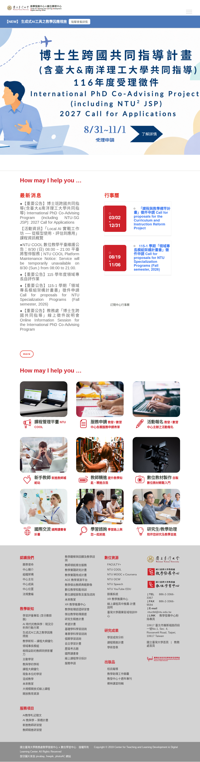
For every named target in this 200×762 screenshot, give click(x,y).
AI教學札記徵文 (32, 715)
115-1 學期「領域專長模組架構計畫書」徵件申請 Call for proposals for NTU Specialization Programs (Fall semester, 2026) (152, 257)
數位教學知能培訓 (76, 589)
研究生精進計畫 (74, 619)
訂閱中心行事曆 (119, 304)
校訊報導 (112, 668)
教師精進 (99, 477)
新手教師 (42, 477)
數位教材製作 (159, 477)
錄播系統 (112, 594)
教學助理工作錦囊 (118, 673)
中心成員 (28, 584)
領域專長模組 (31, 645)
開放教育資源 (31, 693)
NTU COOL (114, 569)
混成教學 (28, 678)
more (26, 353)
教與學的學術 (31, 664)
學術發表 (112, 647)
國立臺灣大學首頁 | (160, 642)
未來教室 (28, 683)
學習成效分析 (115, 637)
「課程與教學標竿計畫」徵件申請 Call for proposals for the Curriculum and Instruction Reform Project (152, 218)
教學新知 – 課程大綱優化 (38, 641)
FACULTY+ (114, 564)
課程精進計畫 (115, 642)
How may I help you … (51, 180)
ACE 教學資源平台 (76, 579)
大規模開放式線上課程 (36, 688)
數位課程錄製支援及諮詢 (80, 594)
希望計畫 (70, 624)
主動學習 (28, 659)
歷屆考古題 (72, 648)
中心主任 (28, 579)
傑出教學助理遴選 (76, 614)
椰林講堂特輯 (115, 683)
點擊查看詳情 (79, 21)
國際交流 (42, 529)
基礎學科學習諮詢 (76, 628)
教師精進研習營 (32, 729)
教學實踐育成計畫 (76, 575)
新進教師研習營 (32, 725)
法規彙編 (28, 594)
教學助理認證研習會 (77, 609)
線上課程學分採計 (76, 658)
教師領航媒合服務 (76, 565)
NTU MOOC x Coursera (122, 574)
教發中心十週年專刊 (119, 678)
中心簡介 (28, 569)
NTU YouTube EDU (119, 589)
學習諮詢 (99, 529)
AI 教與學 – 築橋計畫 (35, 720)
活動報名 (155, 421)
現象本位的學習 (32, 673)
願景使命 (28, 564)
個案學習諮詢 (73, 638)
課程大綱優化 (31, 669)
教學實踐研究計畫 (76, 569)
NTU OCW (113, 579)
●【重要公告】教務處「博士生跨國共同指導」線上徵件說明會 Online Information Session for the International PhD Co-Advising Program (49, 320)
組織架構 (28, 574)
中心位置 (28, 589)
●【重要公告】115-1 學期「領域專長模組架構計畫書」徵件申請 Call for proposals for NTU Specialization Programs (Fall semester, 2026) (49, 294)
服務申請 (99, 421)
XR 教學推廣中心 (75, 604)
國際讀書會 (72, 653)
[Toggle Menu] (189, 11)
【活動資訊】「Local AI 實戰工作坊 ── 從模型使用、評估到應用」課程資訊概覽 (49, 233)
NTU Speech (115, 584)
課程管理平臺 (46, 421)
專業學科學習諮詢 (76, 633)
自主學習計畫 (73, 643)
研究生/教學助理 (162, 529)
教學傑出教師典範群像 (78, 584)
